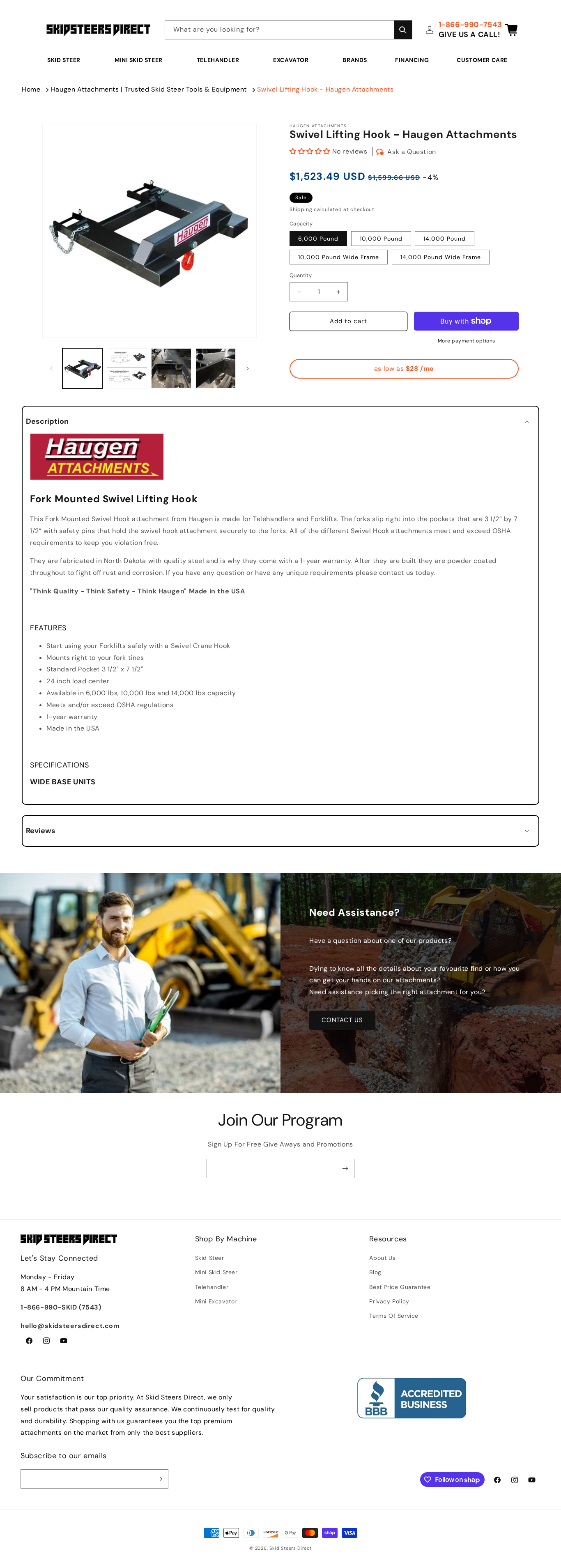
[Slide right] (248, 368)
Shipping (301, 209)
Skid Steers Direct (290, 1548)
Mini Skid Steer (139, 60)
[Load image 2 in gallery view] (127, 368)
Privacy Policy (389, 1301)
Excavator (290, 60)
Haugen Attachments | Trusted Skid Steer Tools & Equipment (149, 89)
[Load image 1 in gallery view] (82, 368)
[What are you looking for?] (403, 30)
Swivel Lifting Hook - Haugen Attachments (325, 89)
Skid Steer (63, 60)
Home (31, 89)
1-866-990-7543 (470, 25)
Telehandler (218, 60)
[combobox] (288, 30)
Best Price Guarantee (399, 1287)
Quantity (301, 275)
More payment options (466, 341)
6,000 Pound (318, 239)
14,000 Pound (444, 239)
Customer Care (482, 60)
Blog (375, 1272)
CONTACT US (342, 1020)
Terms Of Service (393, 1315)
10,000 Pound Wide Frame (338, 257)
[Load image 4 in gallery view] (215, 368)
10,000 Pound (381, 239)
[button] (67, 60)
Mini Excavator (216, 1301)
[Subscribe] (345, 1168)
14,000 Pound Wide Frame (440, 257)
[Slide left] (51, 368)
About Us (382, 1257)
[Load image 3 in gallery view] (171, 368)
